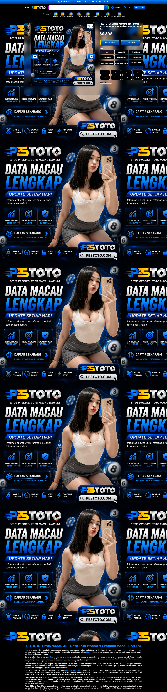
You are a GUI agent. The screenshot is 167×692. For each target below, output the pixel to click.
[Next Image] (91, 56)
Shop (27, 7)
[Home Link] (38, 8)
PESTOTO (29, 650)
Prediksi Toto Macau (73, 670)
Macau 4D (90, 652)
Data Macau (54, 657)
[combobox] (76, 7)
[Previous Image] (34, 56)
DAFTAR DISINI (110, 42)
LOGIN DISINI (130, 42)
